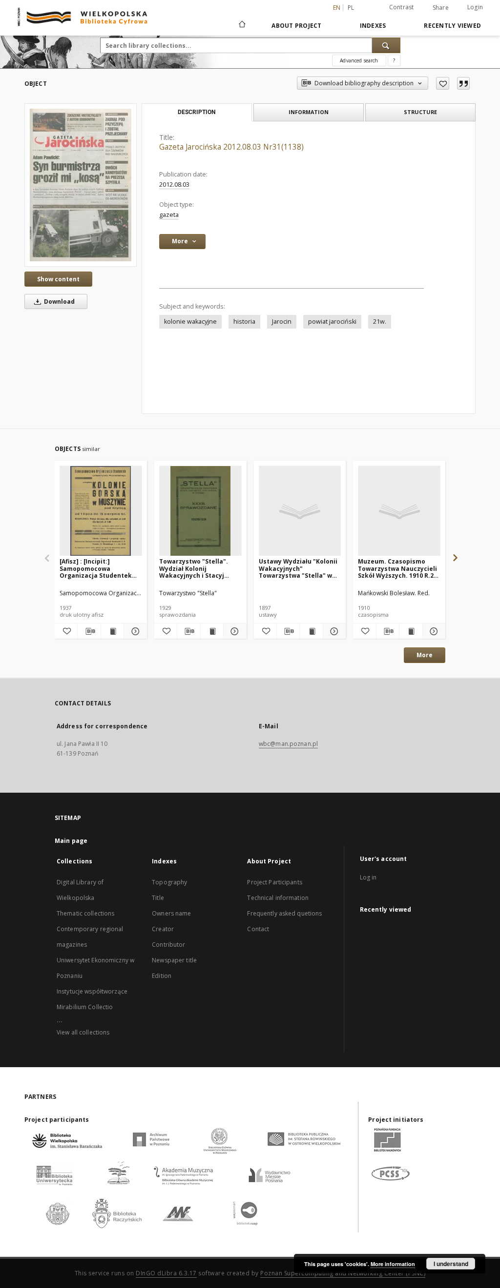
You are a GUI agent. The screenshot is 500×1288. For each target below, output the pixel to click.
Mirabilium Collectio (85, 1007)
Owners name (171, 913)
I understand (451, 1263)
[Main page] (241, 25)
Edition (161, 976)
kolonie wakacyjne (190, 321)
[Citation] (463, 83)
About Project (296, 25)
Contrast (401, 7)
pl (351, 7)
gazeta (169, 215)
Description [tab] (196, 112)
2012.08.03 (174, 184)
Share (441, 8)
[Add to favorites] (442, 83)
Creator (163, 929)
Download (58, 301)
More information (393, 1264)
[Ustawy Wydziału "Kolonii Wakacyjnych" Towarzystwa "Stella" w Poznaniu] (300, 511)
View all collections (83, 1032)
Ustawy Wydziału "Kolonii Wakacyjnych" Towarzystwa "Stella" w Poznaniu (298, 568)
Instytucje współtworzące (92, 991)
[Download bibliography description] (89, 631)
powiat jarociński (332, 321)
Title (158, 898)
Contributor (168, 944)
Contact (258, 929)
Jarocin (282, 321)
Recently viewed (452, 25)
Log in (368, 877)
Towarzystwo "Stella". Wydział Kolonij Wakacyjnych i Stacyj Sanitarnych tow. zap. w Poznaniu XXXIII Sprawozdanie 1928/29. (196, 568)
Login (475, 7)
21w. (379, 321)
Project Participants (274, 882)
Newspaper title (174, 960)
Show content (58, 279)
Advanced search (359, 60)
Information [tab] (309, 112)
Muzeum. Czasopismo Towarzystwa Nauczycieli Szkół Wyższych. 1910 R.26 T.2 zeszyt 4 (397, 568)
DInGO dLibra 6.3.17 (166, 1273)
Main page (71, 841)
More (425, 655)
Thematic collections (85, 913)
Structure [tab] (420, 112)
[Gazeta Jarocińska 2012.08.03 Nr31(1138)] (80, 185)
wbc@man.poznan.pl (288, 744)
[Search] (386, 45)
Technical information (278, 898)
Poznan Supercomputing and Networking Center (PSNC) (342, 1273)
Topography (169, 882)
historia (244, 321)
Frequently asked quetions (284, 913)
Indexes (373, 25)
